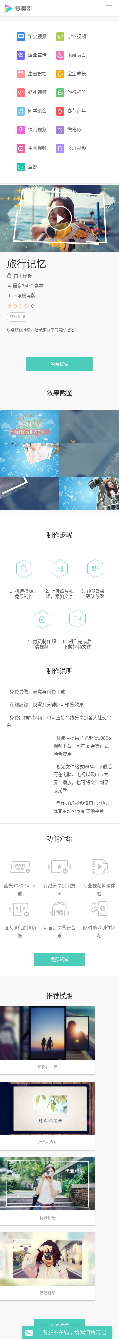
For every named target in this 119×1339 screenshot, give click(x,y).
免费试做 (59, 364)
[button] (59, 218)
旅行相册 (17, 317)
